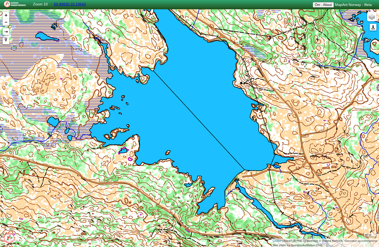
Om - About (323, 5)
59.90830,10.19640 (70, 4)
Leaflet (277, 240)
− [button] (6, 22)
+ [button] (6, 15)
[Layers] (371, 16)
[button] (6, 40)
